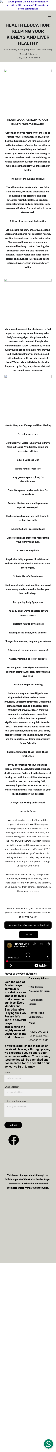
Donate (28, 934)
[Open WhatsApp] (48, 1444)
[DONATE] (38, 1143)
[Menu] (49, 15)
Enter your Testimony (15, 1101)
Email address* (11, 1087)
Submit (13, 1125)
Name (7, 1072)
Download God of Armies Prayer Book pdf (28, 925)
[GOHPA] (13, 1163)
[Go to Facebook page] (13, 1140)
